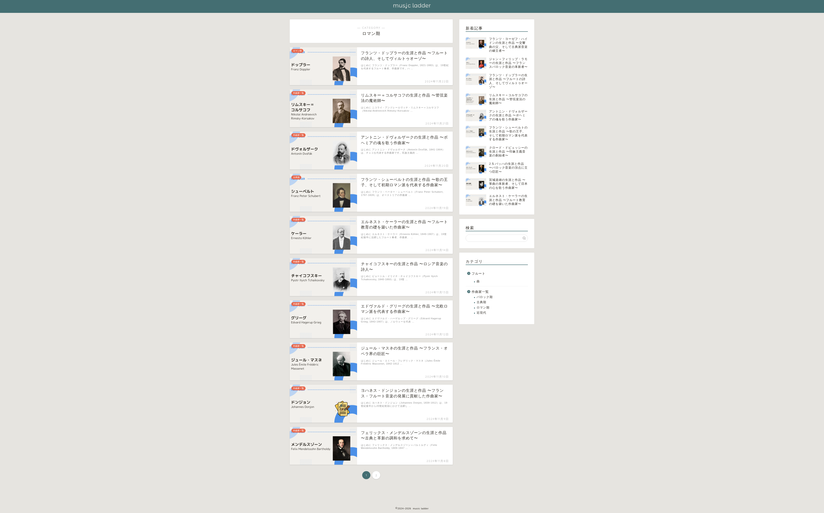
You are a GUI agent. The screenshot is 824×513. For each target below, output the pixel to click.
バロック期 (485, 297)
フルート (478, 273)
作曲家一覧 (480, 292)
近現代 (481, 312)
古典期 (481, 302)
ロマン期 (483, 307)
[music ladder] (412, 8)
